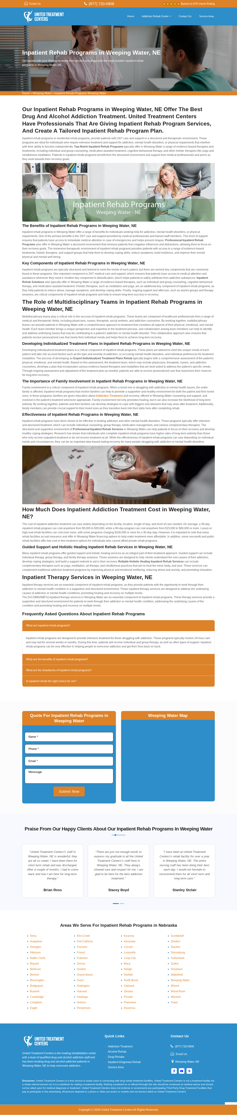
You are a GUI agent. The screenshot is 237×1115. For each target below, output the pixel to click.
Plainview (130, 1002)
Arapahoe (36, 941)
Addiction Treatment (120, 1046)
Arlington (35, 946)
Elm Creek (83, 935)
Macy (127, 963)
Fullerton (82, 958)
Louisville (130, 952)
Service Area (206, 16)
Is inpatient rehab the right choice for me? (51, 681)
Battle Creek (37, 958)
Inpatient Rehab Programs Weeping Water (80, 93)
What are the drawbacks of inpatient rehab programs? (59, 670)
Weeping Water (42, 93)
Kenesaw (130, 941)
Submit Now (69, 791)
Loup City (130, 958)
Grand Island (85, 974)
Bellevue (35, 969)
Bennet (34, 974)
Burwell (34, 991)
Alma (33, 935)
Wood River (178, 991)
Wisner (175, 985)
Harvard (82, 991)
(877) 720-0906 (101, 4)
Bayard (34, 963)
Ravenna (129, 1007)
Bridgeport (36, 985)
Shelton (175, 941)
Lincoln (128, 946)
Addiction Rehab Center (155, 16)
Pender (128, 996)
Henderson (84, 1007)
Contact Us (185, 16)
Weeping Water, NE (187, 1061)
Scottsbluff (177, 935)
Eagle (33, 1007)
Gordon (81, 969)
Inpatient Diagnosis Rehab (124, 1062)
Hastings (82, 996)
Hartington (83, 985)
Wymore (176, 996)
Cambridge (37, 996)
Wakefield (177, 974)
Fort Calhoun (85, 941)
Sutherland (177, 958)
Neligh (128, 969)
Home (130, 16)
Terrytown (177, 969)
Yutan (174, 1002)
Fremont (82, 946)
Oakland (129, 985)
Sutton (175, 963)
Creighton (36, 1002)
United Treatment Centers (117, 1109)
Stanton (175, 946)
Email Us (35, 3)
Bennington (37, 980)
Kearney (129, 935)
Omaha (128, 991)
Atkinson (35, 952)
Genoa (81, 963)
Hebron (81, 1002)
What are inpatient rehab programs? (48, 625)
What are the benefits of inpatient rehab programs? (57, 659)
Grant (80, 980)
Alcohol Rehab (117, 1051)
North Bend (131, 980)
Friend (81, 952)
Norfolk (128, 974)
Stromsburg (178, 952)
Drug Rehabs (116, 1056)
